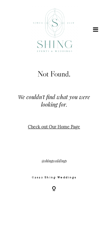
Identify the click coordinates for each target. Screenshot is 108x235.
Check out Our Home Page (54, 127)
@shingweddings (54, 160)
